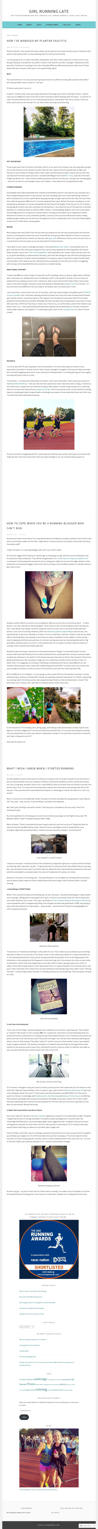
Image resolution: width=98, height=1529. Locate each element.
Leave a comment (24, 47)
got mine (53, 238)
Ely (70, 1379)
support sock (70, 284)
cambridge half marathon (54, 1379)
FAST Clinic (68, 175)
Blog (39, 25)
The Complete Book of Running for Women (70, 900)
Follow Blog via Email (49, 1398)
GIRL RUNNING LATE (49, 11)
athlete (23, 1380)
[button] (25, 705)
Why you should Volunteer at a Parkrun (32, 1339)
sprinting (50, 1390)
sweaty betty (58, 1390)
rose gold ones (69, 309)
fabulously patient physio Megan (60, 631)
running (41, 1389)
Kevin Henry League (41, 1384)
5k (20, 1380)
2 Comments (19, 775)
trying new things (43, 389)
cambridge (40, 1379)
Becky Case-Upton (61, 247)
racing (26, 1390)
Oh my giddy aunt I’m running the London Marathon (37, 1302)
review (32, 1390)
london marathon (53, 1384)
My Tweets (55, 1512)
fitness (31, 1384)
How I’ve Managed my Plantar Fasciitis (37, 41)
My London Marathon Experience (30, 1297)
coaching (64, 1379)
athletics (29, 1379)
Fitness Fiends (52, 25)
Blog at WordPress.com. (49, 1525)
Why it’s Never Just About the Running (32, 1291)
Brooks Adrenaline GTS (74, 1090)
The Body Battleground (27, 1357)
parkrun (63, 1384)
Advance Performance (72, 1096)
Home (19, 25)
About (29, 25)
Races (78, 25)
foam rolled (39, 1116)
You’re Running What (38, 252)
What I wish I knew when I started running (40, 768)
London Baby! (24, 1351)
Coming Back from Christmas (29, 1345)
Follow (24, 1417)
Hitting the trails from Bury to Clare (31, 1314)
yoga (70, 1390)
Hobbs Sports (41, 1096)
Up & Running (53, 1096)
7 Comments (22, 534)
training (66, 1390)
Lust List (67, 25)
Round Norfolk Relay (18, 383)
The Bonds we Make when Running (31, 1308)
